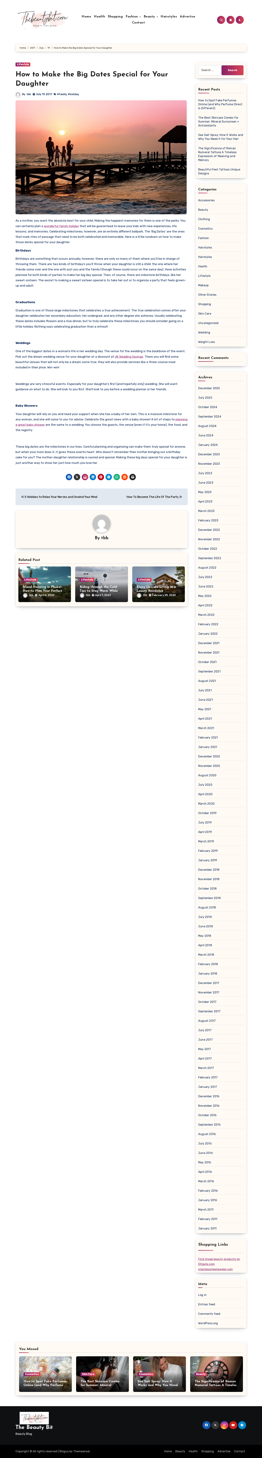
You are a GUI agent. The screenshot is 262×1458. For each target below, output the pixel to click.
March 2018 (206, 954)
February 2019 (208, 851)
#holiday (73, 94)
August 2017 (207, 1020)
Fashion (132, 16)
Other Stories (207, 294)
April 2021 (205, 718)
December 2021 (209, 643)
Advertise (187, 16)
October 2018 (207, 888)
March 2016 (206, 1181)
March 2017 (206, 1068)
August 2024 (207, 426)
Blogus (64, 1451)
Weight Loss (206, 342)
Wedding (204, 332)
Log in (202, 1295)
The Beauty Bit (34, 1427)
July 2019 (205, 822)
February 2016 (208, 1190)
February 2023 (208, 520)
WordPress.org (208, 1323)
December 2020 (209, 756)
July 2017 (205, 1030)
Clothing (204, 219)
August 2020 (207, 775)
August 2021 (207, 681)
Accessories (206, 200)
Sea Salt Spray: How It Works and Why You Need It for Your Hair (159, 1385)
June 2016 (205, 1153)
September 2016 (209, 1124)
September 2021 (209, 671)
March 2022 (206, 615)
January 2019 (207, 860)
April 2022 (205, 605)
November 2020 (209, 766)
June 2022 (205, 586)
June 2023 (205, 482)
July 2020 (205, 784)
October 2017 (207, 1002)
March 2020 (206, 803)
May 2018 (204, 936)
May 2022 (205, 596)
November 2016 (209, 1105)
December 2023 (209, 454)
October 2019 (207, 813)
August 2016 (207, 1134)
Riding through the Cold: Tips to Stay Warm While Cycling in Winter (99, 591)
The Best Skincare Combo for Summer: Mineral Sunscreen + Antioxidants (218, 121)
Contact (138, 22)
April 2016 (205, 1172)
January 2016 (207, 1200)
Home (86, 16)
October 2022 (207, 548)
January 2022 (208, 633)
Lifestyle (23, 64)
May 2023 (205, 492)
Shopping (115, 16)
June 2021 (205, 699)
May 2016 (204, 1162)
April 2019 (205, 832)
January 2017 (207, 1087)
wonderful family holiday (61, 226)
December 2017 (208, 983)
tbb (29, 94)
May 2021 (204, 709)
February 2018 (208, 964)
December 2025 (209, 388)
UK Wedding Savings (129, 356)
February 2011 (207, 1219)
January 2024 (208, 445)
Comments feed (209, 1313)
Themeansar (81, 1451)
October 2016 (207, 1115)
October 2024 (207, 407)
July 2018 (205, 917)
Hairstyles (169, 16)
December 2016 (209, 1096)
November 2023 (209, 463)
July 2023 (205, 473)
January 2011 (207, 1228)
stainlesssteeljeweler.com (215, 1269)
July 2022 (205, 577)
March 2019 (206, 841)
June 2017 (205, 1039)
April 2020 (205, 794)
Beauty (150, 16)
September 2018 (209, 898)
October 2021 (207, 662)
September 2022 (209, 558)
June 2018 (205, 926)
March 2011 (206, 1209)
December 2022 (209, 530)
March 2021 (206, 728)
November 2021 (209, 652)
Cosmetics (205, 228)
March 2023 (206, 511)
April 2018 (205, 945)
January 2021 (207, 747)
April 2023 (205, 501)
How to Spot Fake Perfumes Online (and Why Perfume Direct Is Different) (220, 104)
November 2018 (209, 879)
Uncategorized (208, 323)
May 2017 (204, 1049)
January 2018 (207, 973)
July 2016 (205, 1143)
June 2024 (205, 435)
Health (99, 16)
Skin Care (204, 313)
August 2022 (207, 567)
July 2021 (205, 690)
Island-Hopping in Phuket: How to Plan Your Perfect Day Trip (42, 591)
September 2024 (209, 416)
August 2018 (207, 907)
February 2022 (208, 624)
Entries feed (206, 1304)
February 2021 (208, 737)
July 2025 (205, 397)
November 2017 (208, 992)
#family (62, 94)
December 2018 (209, 869)
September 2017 (209, 1011)
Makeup (203, 285)
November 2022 (209, 539)
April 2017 (205, 1058)
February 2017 (208, 1077)
